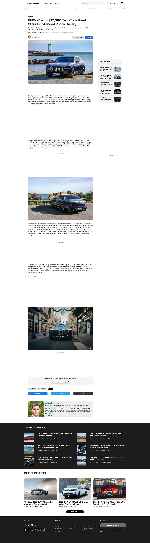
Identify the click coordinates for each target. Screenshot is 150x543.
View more (74, 511)
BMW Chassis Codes (73, 524)
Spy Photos (92, 9)
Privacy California (59, 531)
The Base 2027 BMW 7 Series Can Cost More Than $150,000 (39, 503)
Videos (76, 9)
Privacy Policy (71, 528)
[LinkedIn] (54, 415)
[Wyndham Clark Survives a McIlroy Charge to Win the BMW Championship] (29, 445)
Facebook (38, 393)
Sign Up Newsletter (86, 526)
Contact (51, 3)
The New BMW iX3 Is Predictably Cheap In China (106, 84)
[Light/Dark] (121, 3)
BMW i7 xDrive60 (32, 388)
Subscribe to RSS (59, 528)
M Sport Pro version (45, 146)
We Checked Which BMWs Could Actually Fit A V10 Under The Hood (107, 446)
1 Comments (89, 37)
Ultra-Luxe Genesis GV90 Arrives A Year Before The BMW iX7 (105, 91)
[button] (90, 348)
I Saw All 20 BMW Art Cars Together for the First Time (106, 69)
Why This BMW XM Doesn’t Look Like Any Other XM (106, 99)
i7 (38, 388)
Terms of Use (71, 526)
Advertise (45, 3)
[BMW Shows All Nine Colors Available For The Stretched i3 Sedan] (29, 433)
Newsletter (57, 3)
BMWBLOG (30, 32)
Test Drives (44, 9)
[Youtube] (114, 3)
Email (83, 393)
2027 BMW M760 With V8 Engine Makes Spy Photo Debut (73, 503)
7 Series (30, 16)
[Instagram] (118, 3)
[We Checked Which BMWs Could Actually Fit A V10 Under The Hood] (81, 445)
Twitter (61, 393)
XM (82, 229)
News (60, 9)
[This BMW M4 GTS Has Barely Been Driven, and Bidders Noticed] (81, 433)
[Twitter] (111, 3)
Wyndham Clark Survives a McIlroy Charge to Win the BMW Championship (55, 446)
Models (26, 9)
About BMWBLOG (59, 524)
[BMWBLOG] (37, 520)
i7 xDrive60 (43, 388)
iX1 (47, 268)
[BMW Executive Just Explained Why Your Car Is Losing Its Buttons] (29, 457)
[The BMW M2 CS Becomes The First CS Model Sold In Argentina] (81, 457)
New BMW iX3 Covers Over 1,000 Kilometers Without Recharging (106, 76)
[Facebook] (107, 3)
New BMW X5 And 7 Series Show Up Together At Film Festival (109, 503)
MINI (124, 9)
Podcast (109, 9)
